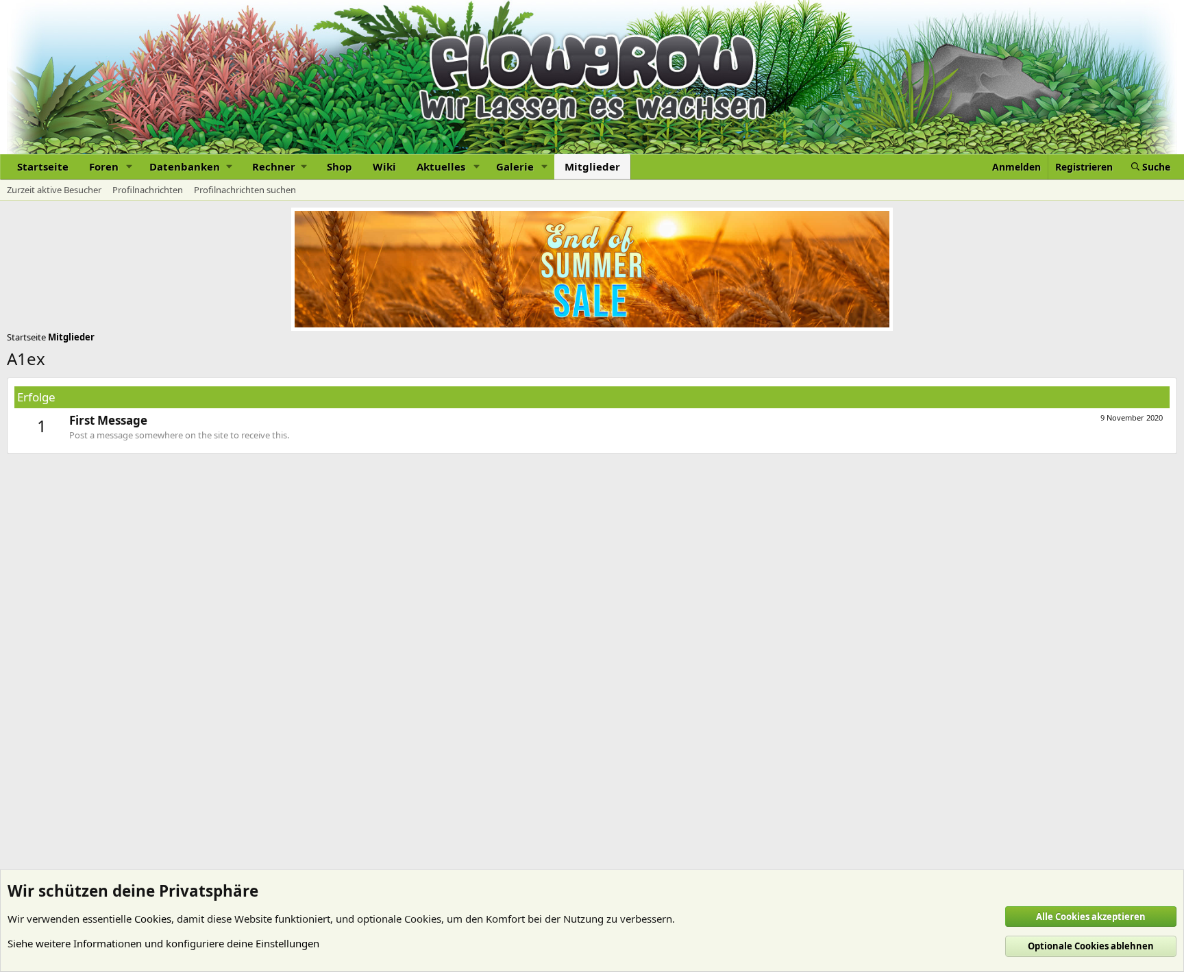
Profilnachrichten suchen (245, 190)
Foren (104, 166)
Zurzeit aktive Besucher (54, 190)
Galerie (515, 166)
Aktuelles (441, 166)
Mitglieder (592, 166)
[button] (129, 166)
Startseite (43, 166)
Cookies (152, 918)
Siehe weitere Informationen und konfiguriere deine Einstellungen (163, 943)
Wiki (384, 166)
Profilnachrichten (147, 190)
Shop (339, 166)
